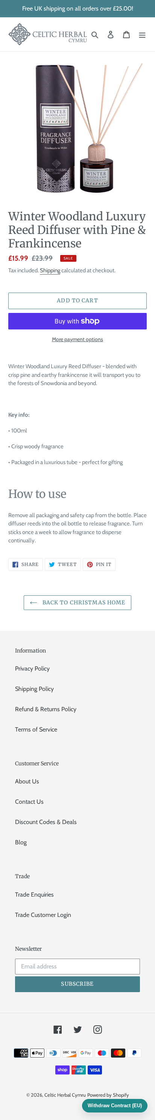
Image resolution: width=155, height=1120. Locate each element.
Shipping (50, 270)
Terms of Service (36, 729)
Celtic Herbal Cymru (65, 1095)
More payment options (77, 339)
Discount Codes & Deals (46, 822)
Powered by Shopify (108, 1095)
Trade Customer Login (43, 914)
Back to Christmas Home (83, 602)
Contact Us (29, 801)
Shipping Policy (34, 688)
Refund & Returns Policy (45, 709)
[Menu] (142, 34)
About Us (27, 781)
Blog (21, 842)
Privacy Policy (32, 668)
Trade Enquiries (34, 894)
